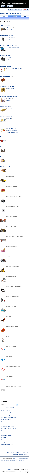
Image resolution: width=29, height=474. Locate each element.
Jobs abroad (10, 27)
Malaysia (3, 460)
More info (10, 6)
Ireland (14, 462)
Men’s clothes (10, 88)
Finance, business (5, 106)
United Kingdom (8, 462)
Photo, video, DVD (5, 55)
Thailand (8, 460)
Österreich (19, 464)
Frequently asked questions (16, 452)
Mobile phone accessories (13, 39)
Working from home (11, 29)
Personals (3, 137)
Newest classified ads (6, 410)
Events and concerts (5, 66)
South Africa (8, 464)
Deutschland (14, 464)
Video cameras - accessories (14, 59)
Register (22, 18)
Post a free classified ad (15, 9)
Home (8, 452)
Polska (11, 465)
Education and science (6, 116)
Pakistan (20, 460)
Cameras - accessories (12, 62)
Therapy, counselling (12, 130)
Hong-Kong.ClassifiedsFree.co (10, 13)
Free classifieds (10, 469)
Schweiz (24, 464)
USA (24, 460)
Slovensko (3, 465)
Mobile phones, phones (6, 35)
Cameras (9, 57)
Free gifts (2, 156)
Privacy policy (16, 454)
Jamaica (3, 464)
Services (2, 146)
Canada (3, 462)
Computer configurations (13, 47)
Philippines (20, 458)
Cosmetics (9, 98)
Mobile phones (10, 37)
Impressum (26, 454)
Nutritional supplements (12, 132)
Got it (3, 6)
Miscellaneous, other (5, 166)
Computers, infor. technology (8, 45)
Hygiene (9, 100)
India (17, 460)
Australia (25, 462)
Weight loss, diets (11, 128)
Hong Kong (15, 458)
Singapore (25, 458)
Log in (27, 18)
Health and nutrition (5, 126)
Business (9, 108)
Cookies (21, 454)
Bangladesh (12, 460)
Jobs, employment (5, 25)
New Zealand (19, 462)
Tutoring (9, 118)
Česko (7, 465)
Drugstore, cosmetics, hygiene (8, 96)
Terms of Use (25, 452)
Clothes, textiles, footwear (7, 86)
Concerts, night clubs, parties (14, 68)
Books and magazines (6, 76)
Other (8, 169)
